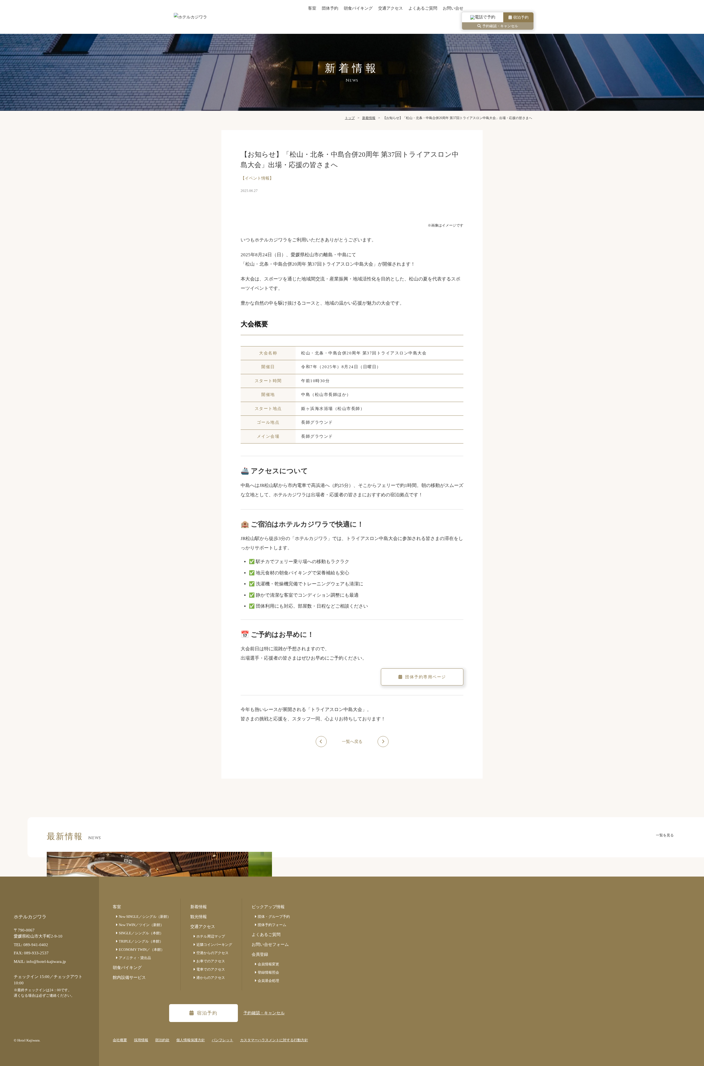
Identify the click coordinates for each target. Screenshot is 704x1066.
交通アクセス (390, 8)
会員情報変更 (268, 964)
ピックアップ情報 (268, 907)
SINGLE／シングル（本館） (141, 933)
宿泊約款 (162, 1040)
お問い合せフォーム (270, 944)
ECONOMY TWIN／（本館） (141, 949)
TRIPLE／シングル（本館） (141, 941)
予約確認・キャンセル (500, 26)
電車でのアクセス (210, 969)
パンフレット (222, 1040)
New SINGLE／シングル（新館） (145, 916)
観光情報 (198, 916)
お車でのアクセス (210, 961)
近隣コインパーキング (214, 945)
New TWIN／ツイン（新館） (141, 925)
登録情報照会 (268, 972)
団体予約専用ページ (425, 677)
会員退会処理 (268, 981)
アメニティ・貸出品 (135, 958)
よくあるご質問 (422, 8)
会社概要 (120, 1040)
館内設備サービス (129, 977)
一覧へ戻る (352, 741)
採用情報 (141, 1040)
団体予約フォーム (272, 925)
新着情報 (198, 907)
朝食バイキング (358, 8)
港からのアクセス (210, 978)
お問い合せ (453, 8)
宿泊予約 (521, 17)
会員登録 (260, 954)
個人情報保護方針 (190, 1040)
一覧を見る (665, 835)
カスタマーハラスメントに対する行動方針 (274, 1040)
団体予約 (330, 8)
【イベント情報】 (257, 178)
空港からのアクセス (212, 953)
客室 (312, 8)
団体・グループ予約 (274, 916)
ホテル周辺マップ (210, 936)
